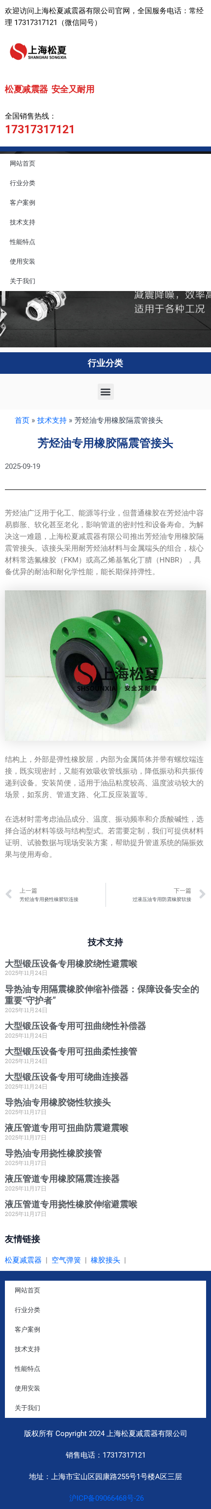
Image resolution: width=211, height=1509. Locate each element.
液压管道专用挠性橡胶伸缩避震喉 (71, 1204)
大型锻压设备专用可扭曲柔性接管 (71, 1051)
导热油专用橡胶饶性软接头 (58, 1102)
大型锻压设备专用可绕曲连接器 (67, 1076)
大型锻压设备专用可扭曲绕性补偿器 (75, 1026)
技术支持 (22, 222)
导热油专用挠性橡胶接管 (53, 1153)
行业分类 (22, 183)
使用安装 (22, 261)
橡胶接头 (105, 1260)
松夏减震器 (23, 1260)
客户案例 (22, 202)
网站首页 (22, 163)
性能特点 (22, 241)
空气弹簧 (66, 1260)
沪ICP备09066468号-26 (105, 1498)
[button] (106, 392)
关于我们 (22, 281)
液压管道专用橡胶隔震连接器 (62, 1178)
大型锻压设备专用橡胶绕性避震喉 (71, 963)
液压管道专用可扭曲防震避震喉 (67, 1127)
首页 (22, 420)
